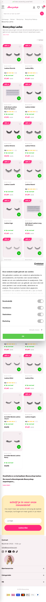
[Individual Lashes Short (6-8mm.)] (12, 93)
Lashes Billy (29, 68)
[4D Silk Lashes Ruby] (12, 247)
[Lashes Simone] (12, 131)
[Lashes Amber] (33, 93)
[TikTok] (17, 552)
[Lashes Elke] (33, 364)
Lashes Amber (30, 107)
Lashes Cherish (9, 68)
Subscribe (23, 528)
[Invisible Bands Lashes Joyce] (12, 402)
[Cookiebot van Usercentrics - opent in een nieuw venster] (34, 264)
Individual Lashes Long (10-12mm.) (33, 224)
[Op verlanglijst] (20, 46)
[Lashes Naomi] (33, 170)
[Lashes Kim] (33, 247)
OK (23, 336)
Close (23, 568)
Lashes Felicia (30, 146)
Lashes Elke (29, 378)
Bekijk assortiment (3, 6)
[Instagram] (3, 552)
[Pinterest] (6, 552)
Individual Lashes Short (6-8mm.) (10, 108)
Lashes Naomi (30, 184)
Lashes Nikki (8, 378)
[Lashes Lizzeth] (12, 170)
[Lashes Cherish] (12, 54)
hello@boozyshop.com (9, 547)
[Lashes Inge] (12, 209)
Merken (12, 19)
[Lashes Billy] (33, 54)
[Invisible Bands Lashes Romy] (12, 441)
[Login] (34, 7)
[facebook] (14, 552)
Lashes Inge (8, 223)
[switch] (40, 308)
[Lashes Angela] (33, 402)
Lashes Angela (30, 417)
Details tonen (34, 330)
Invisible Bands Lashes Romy (12, 456)
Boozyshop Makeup (31, 19)
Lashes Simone (9, 146)
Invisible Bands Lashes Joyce (12, 418)
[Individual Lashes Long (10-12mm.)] (33, 209)
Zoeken (42, 13)
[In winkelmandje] (19, 59)
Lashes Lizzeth (9, 184)
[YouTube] (9, 552)
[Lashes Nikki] (12, 364)
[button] (2, 2)
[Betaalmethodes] (8, 595)
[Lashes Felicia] (33, 131)
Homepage (5, 19)
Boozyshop (20, 19)
